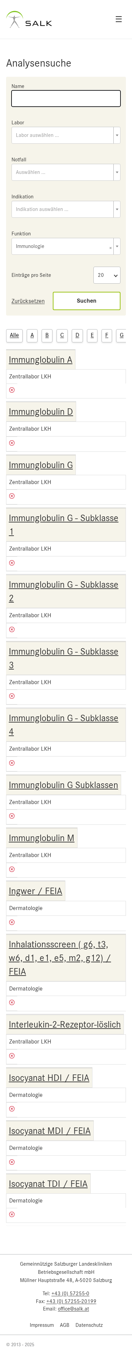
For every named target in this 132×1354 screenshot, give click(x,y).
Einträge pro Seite (31, 275)
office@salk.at (73, 1309)
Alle (14, 335)
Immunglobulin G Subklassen (63, 785)
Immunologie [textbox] (64, 246)
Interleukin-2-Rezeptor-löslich (65, 1024)
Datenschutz (89, 1325)
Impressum (42, 1325)
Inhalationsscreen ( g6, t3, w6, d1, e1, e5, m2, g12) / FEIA (60, 958)
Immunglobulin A (40, 359)
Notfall (19, 160)
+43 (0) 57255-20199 (71, 1301)
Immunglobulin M (41, 838)
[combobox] (66, 135)
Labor (18, 123)
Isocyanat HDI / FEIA (49, 1077)
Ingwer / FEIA (35, 891)
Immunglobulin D (41, 411)
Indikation (23, 197)
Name (18, 86)
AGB (64, 1325)
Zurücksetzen (28, 301)
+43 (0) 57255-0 (70, 1293)
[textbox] (66, 135)
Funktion (21, 234)
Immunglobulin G (41, 465)
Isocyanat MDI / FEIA (50, 1130)
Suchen (86, 300)
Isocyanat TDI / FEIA (48, 1183)
